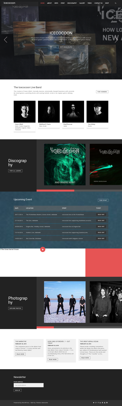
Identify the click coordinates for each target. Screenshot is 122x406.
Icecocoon (9, 2)
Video (90, 3)
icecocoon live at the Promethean (73, 214)
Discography (72, 3)
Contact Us (98, 3)
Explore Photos (15, 308)
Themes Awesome (42, 402)
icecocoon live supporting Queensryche (75, 232)
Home (42, 3)
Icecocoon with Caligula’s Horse (72, 238)
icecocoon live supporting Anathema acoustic (76, 220)
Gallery (82, 3)
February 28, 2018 (20, 344)
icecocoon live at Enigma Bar (71, 226)
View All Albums (15, 171)
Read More (20, 354)
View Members (102, 92)
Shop (107, 3)
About (49, 3)
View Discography (66, 47)
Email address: (18, 382)
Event (63, 3)
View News (53, 47)
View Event (103, 200)
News (56, 3)
